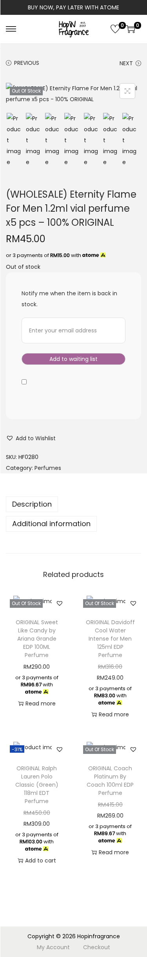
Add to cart (40, 860)
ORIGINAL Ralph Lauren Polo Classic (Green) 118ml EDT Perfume (36, 784)
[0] (115, 29)
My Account (53, 947)
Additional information (51, 523)
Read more (40, 703)
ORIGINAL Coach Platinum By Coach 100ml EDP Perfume (110, 780)
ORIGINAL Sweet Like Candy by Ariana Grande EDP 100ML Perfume (37, 638)
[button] (31, 438)
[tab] (73, 504)
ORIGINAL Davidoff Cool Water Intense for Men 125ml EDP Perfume (110, 638)
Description (32, 504)
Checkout (96, 947)
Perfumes (47, 468)
